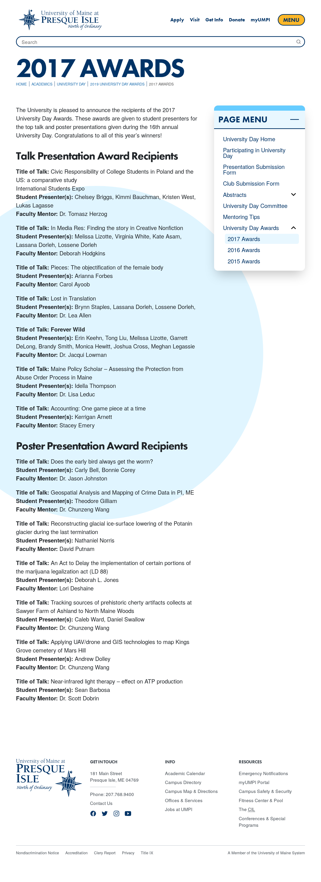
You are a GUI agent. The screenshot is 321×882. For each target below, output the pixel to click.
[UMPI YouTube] (128, 815)
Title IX (147, 852)
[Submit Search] (299, 42)
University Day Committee (255, 205)
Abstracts (235, 194)
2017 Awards (244, 238)
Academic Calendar (185, 773)
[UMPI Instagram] (116, 815)
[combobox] (160, 41)
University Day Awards (251, 227)
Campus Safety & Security (265, 791)
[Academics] (60, 19)
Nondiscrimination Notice (37, 852)
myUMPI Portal (254, 782)
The (247, 809)
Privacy (128, 852)
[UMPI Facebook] (93, 815)
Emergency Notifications (263, 773)
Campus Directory (183, 782)
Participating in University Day (254, 153)
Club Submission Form (251, 183)
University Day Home (249, 139)
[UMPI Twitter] (105, 815)
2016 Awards (244, 250)
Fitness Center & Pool (261, 800)
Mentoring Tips (241, 216)
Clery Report (105, 852)
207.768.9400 (120, 794)
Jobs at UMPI (178, 809)
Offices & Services (184, 800)
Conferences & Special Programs (262, 821)
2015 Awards (244, 261)
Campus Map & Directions (191, 791)
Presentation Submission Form (254, 169)
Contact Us (101, 803)
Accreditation (76, 852)
